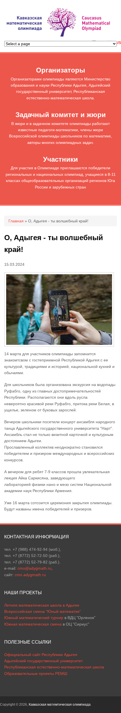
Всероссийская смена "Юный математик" (42, 611)
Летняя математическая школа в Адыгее (41, 605)
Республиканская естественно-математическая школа (54, 667)
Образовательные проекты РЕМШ (35, 673)
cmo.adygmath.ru (30, 574)
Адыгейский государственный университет (43, 661)
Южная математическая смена (33, 624)
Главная (16, 221)
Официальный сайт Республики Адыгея (40, 654)
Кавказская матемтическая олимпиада (60, 705)
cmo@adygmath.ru (34, 568)
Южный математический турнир (33, 617)
